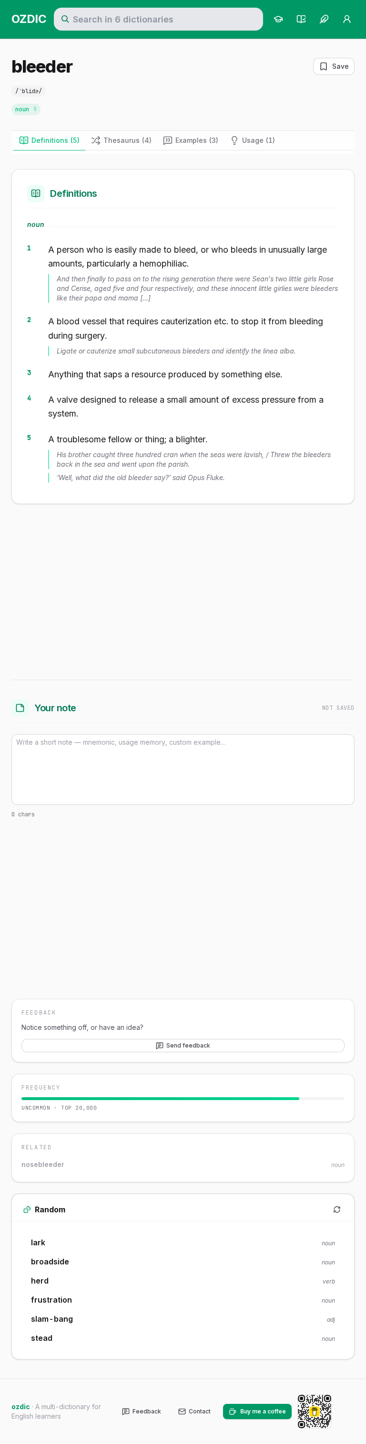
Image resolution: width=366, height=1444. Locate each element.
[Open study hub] (278, 19)
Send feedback (188, 1045)
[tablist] (183, 140)
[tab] (49, 140)
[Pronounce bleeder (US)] (56, 91)
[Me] (347, 19)
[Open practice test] (301, 19)
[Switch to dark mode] (347, 1411)
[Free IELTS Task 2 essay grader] (324, 19)
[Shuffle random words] (337, 1209)
